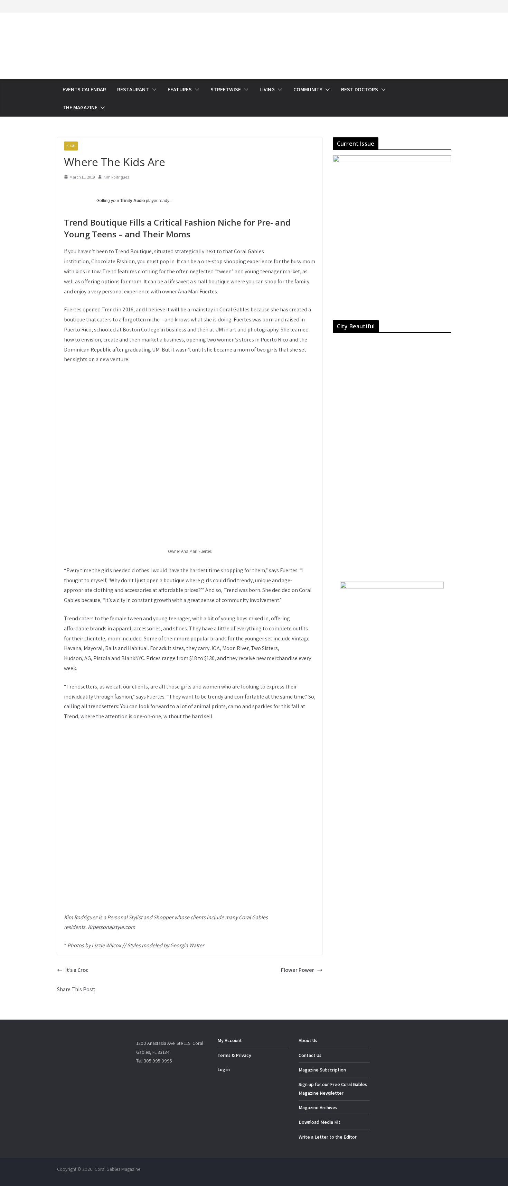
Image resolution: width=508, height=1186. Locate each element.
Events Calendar (84, 89)
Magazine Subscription (322, 1070)
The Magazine (80, 107)
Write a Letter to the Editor (328, 1137)
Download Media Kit (319, 1122)
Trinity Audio (132, 200)
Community (307, 89)
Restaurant (133, 89)
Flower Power (297, 970)
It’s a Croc (76, 970)
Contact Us (310, 1055)
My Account (229, 1040)
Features (180, 89)
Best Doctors (359, 89)
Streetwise (225, 89)
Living (267, 89)
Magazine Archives (318, 1107)
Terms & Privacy (234, 1055)
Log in (223, 1069)
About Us (308, 1040)
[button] (153, 89)
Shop (71, 146)
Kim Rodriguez (116, 177)
